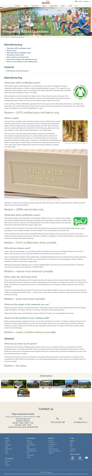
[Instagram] (73, 457)
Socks (25, 6)
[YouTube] (86, 457)
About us (29, 440)
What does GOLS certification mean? (19, 53)
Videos (50, 453)
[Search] (70, 447)
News (50, 447)
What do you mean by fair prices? (18, 71)
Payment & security (31, 451)
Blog (50, 438)
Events (50, 440)
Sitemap (72, 451)
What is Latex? (12, 50)
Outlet (70, 6)
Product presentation (54, 451)
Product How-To (53, 449)
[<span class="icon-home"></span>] (1, 37)
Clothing (17, 6)
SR (87, 1)
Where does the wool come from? (18, 57)
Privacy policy (30, 455)
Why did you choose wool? (15, 55)
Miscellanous (52, 444)
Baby (63, 6)
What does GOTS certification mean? (19, 48)
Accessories (35, 6)
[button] (76, 6)
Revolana (7, 461)
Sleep (43, 6)
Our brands (9, 458)
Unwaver (7, 465)
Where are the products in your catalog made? (22, 61)
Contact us (46, 409)
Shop (7, 438)
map (38, 417)
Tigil (6, 463)
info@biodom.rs (80, 422)
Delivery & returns (31, 449)
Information (6, 37)
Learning (51, 442)
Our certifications (31, 444)
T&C (28, 453)
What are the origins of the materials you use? (22, 59)
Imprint (28, 457)
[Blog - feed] (53, 438)
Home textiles (53, 6)
